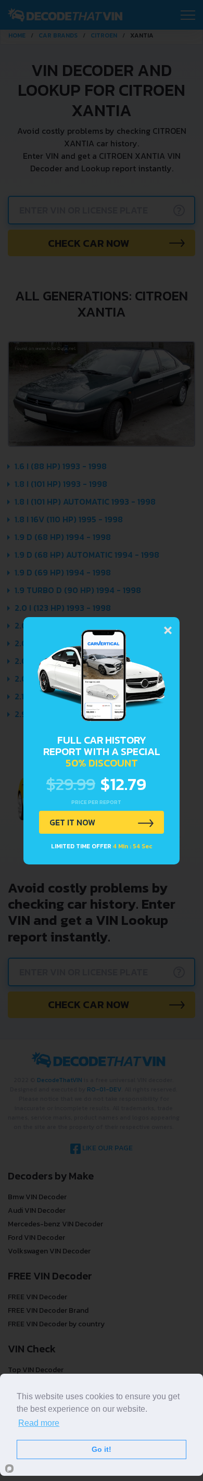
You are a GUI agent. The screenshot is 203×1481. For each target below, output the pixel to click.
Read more (38, 1423)
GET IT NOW (72, 822)
